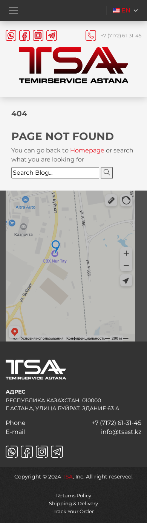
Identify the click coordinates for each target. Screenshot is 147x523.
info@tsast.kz (121, 431)
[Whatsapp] (11, 35)
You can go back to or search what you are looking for (72, 155)
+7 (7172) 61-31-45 (121, 35)
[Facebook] (24, 35)
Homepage (88, 150)
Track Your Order (74, 511)
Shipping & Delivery (73, 503)
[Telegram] (51, 35)
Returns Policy (73, 495)
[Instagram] (38, 35)
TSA (68, 476)
